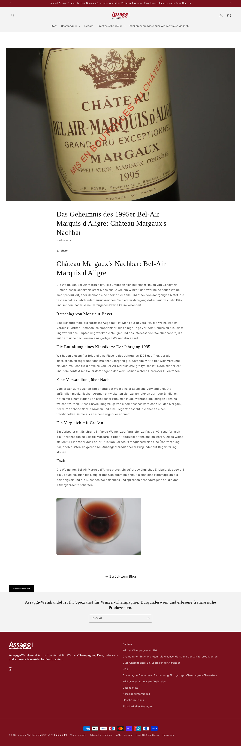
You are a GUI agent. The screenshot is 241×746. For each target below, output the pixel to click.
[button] (13, 15)
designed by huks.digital (53, 735)
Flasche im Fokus (133, 699)
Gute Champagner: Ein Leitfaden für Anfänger (151, 662)
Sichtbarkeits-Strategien (138, 706)
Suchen (127, 644)
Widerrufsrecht (78, 735)
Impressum (168, 735)
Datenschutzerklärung (101, 735)
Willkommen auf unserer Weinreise (144, 681)
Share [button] (64, 250)
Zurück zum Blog (122, 576)
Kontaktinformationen (147, 735)
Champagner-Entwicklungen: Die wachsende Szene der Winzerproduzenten (170, 656)
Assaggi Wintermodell (136, 693)
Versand (128, 735)
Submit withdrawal (21, 589)
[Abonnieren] (148, 618)
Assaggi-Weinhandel (29, 735)
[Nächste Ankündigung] (231, 3)
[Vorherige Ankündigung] (10, 3)
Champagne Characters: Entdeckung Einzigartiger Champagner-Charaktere (170, 675)
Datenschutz (130, 687)
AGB (118, 735)
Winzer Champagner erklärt (140, 650)
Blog (125, 668)
